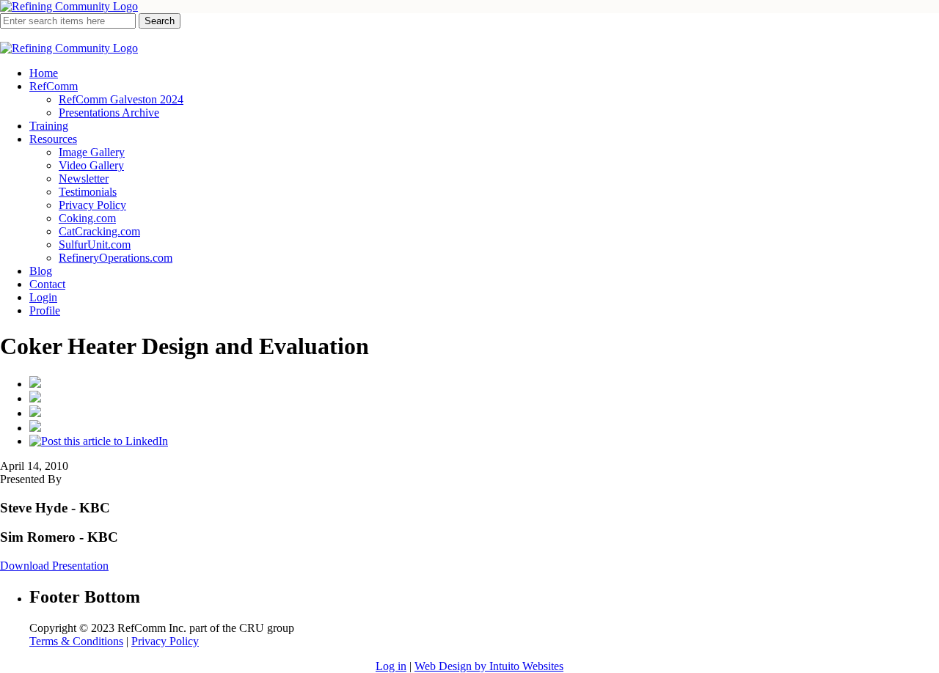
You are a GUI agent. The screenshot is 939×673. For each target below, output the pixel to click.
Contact (47, 284)
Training (48, 125)
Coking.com (87, 218)
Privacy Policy (92, 205)
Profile (44, 310)
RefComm (53, 86)
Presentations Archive (109, 112)
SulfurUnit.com (95, 244)
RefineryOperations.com (115, 257)
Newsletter (84, 178)
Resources (53, 139)
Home (43, 73)
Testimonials (88, 191)
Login (43, 297)
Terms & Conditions (76, 641)
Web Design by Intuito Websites (488, 666)
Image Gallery (92, 152)
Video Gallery (91, 165)
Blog (40, 271)
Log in (391, 666)
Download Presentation (54, 565)
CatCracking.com (99, 231)
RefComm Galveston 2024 (121, 99)
